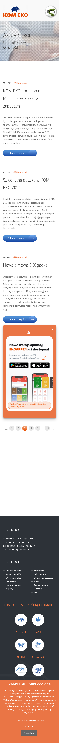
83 (47, 428)
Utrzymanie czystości (43, 577)
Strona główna (12, 42)
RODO (36, 592)
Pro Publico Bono (13, 570)
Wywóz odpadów (14, 574)
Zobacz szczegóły (16, 152)
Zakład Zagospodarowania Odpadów (43, 585)
